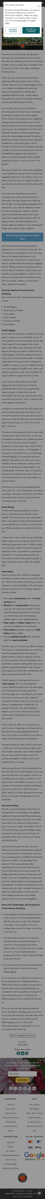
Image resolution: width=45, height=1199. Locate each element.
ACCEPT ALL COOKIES (31, 30)
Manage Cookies (13, 30)
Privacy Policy (21, 20)
